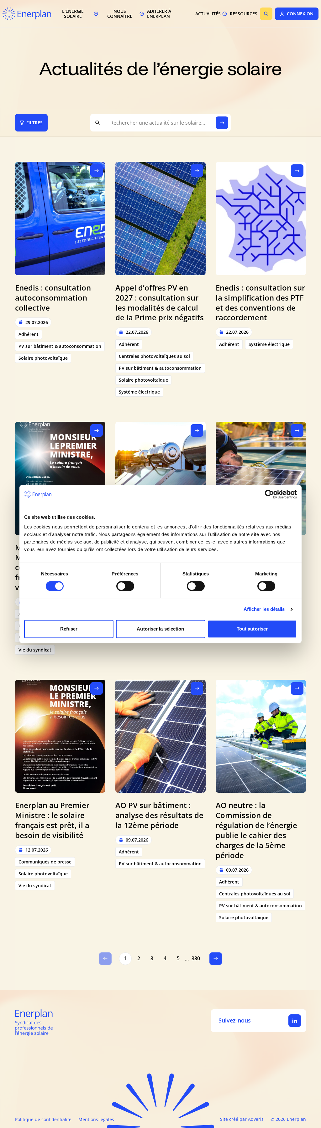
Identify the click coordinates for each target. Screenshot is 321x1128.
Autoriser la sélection (160, 628)
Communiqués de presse (44, 862)
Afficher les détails (264, 609)
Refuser (69, 628)
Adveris (256, 1119)
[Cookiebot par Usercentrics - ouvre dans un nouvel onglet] (269, 494)
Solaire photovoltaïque (43, 358)
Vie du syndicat (34, 650)
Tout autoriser (252, 628)
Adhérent (28, 334)
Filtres (34, 123)
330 (196, 958)
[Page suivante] (215, 958)
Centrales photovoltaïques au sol (154, 356)
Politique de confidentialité (43, 1119)
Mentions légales (96, 1119)
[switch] (125, 586)
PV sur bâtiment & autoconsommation (59, 346)
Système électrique (139, 392)
